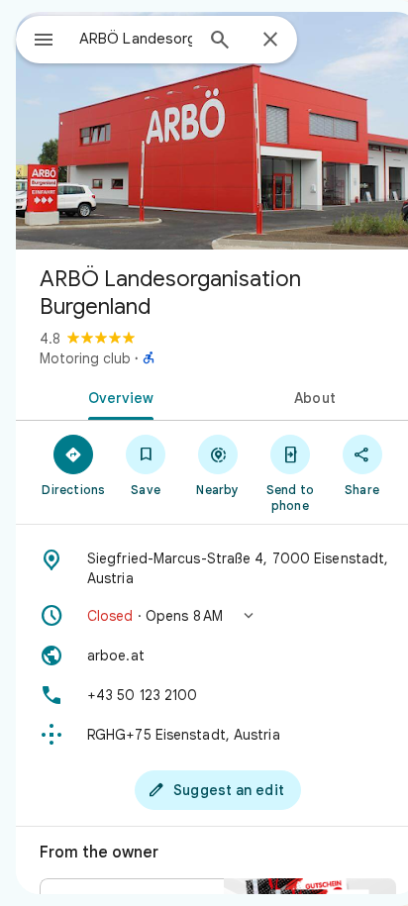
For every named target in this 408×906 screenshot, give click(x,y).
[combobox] (135, 38)
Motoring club (85, 358)
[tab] (117, 396)
